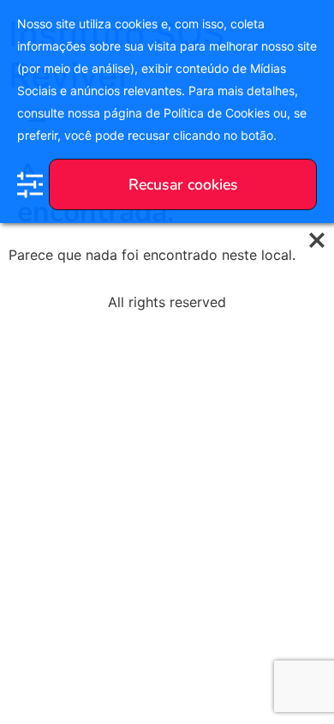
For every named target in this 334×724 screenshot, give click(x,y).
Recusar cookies (183, 184)
